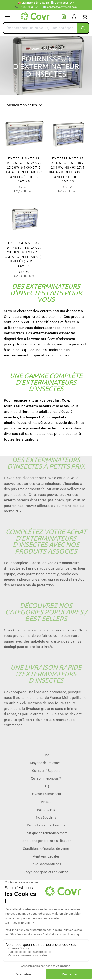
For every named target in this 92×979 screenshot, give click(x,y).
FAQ (46, 786)
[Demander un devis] (63, 16)
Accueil (34, 48)
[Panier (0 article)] (84, 16)
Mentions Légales (46, 856)
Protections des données (46, 825)
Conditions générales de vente (46, 848)
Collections (51, 48)
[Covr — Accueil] (35, 16)
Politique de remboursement (46, 833)
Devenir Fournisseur (46, 794)
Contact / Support (46, 771)
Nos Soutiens (46, 817)
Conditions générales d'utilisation (46, 841)
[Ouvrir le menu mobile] (7, 16)
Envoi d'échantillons (46, 864)
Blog (45, 755)
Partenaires (46, 810)
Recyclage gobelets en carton (45, 872)
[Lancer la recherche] (83, 28)
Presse (46, 802)
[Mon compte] (74, 16)
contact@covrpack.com (60, 6)
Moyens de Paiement (46, 763)
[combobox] (40, 28)
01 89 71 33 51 (26, 6)
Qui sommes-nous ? (46, 778)
